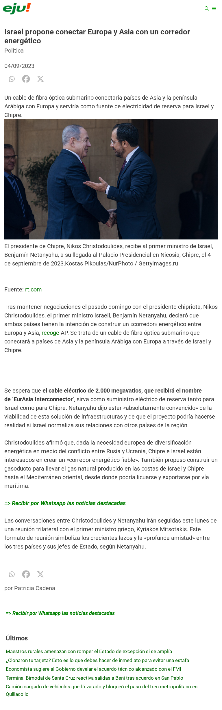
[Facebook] (26, 79)
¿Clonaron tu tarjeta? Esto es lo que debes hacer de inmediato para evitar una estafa (97, 660)
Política (14, 50)
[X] (40, 79)
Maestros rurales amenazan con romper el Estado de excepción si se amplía (89, 651)
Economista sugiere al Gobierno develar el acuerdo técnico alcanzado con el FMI (93, 669)
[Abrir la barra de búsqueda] (206, 8)
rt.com (33, 289)
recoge (50, 332)
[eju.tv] (17, 8)
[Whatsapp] (11, 79)
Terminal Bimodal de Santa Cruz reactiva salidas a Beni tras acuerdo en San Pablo (94, 678)
